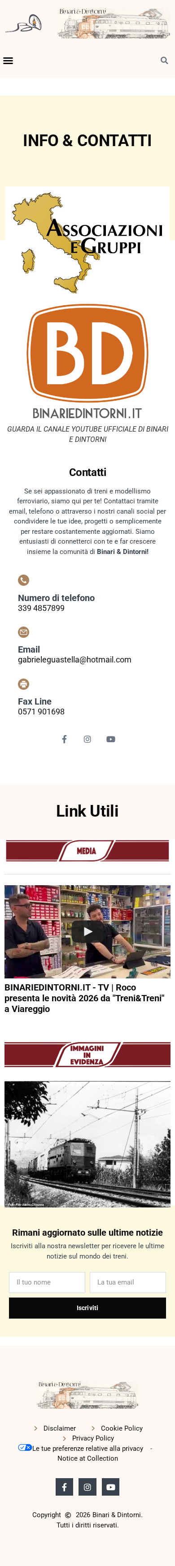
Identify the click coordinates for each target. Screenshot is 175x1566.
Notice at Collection (87, 1458)
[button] (8, 60)
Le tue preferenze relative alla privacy (87, 1449)
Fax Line (35, 701)
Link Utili (87, 811)
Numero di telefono (56, 598)
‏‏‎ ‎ (5, 1026)
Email (29, 649)
